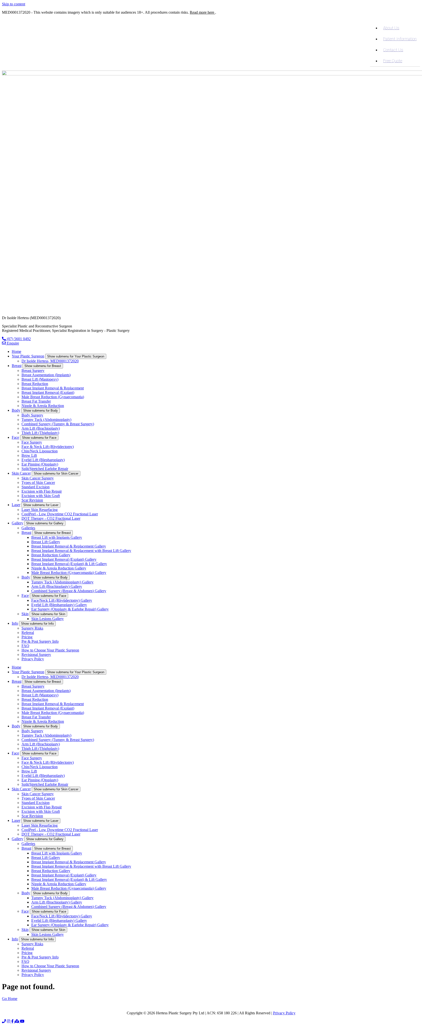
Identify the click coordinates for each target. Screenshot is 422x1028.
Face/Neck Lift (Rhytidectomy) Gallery (61, 600)
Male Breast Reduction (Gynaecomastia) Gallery (68, 572)
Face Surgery (31, 442)
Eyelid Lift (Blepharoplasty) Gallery (59, 605)
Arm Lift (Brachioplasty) (40, 428)
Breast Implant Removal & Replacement (52, 388)
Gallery (17, 523)
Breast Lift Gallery (45, 542)
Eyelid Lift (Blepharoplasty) (43, 460)
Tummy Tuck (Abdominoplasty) (46, 419)
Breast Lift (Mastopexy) (39, 379)
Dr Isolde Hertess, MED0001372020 (50, 361)
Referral (27, 633)
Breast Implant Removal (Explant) (47, 392)
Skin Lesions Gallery (47, 619)
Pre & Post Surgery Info (40, 641)
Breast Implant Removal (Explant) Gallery (63, 559)
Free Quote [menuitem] (392, 60)
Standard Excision (35, 487)
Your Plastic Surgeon (28, 356)
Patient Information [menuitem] (400, 38)
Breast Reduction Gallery (50, 555)
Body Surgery (32, 415)
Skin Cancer (21, 473)
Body (16, 410)
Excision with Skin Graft (40, 496)
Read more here (202, 12)
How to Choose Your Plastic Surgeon (50, 650)
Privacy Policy (32, 659)
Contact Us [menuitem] (393, 49)
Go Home (9, 999)
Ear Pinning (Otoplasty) (39, 464)
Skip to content (13, 4)
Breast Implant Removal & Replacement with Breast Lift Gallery (81, 551)
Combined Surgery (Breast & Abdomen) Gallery (68, 591)
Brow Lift (29, 455)
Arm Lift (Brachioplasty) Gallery (56, 586)
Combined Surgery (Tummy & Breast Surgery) (57, 424)
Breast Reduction (34, 384)
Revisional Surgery (36, 654)
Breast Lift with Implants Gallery (56, 537)
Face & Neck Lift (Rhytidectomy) (47, 447)
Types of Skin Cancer (38, 482)
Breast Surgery (32, 370)
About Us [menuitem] (391, 27)
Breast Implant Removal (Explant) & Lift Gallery (69, 564)
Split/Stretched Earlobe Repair (44, 469)
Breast (16, 366)
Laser (16, 505)
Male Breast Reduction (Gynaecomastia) (52, 397)
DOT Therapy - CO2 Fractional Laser (50, 518)
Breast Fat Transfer (36, 401)
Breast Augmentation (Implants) (46, 375)
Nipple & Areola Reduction (42, 406)
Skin (25, 614)
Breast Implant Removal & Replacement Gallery (68, 546)
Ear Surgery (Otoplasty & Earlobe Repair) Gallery (70, 609)
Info (15, 623)
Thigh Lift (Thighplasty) (40, 433)
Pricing (26, 637)
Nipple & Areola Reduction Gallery (58, 568)
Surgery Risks (32, 628)
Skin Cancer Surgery (37, 478)
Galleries (28, 528)
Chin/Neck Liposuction (39, 451)
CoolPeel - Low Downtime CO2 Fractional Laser (59, 514)
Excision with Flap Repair (41, 491)
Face (15, 437)
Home (16, 351)
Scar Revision (32, 500)
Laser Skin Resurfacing (39, 510)
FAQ (25, 646)
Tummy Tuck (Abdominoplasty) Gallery (62, 582)
